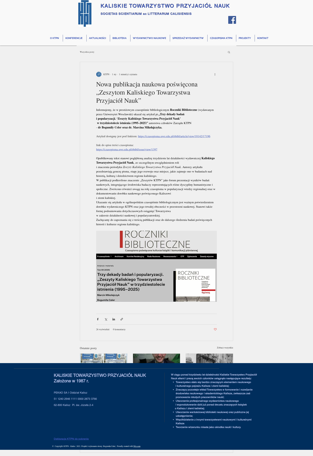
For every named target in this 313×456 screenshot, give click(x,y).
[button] (229, 52)
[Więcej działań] (215, 74)
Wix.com (136, 446)
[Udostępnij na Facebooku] (97, 319)
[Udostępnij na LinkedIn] (113, 319)
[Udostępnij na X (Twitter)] (105, 319)
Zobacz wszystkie (225, 347)
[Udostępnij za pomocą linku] (121, 319)
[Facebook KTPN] (232, 20)
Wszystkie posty (87, 52)
